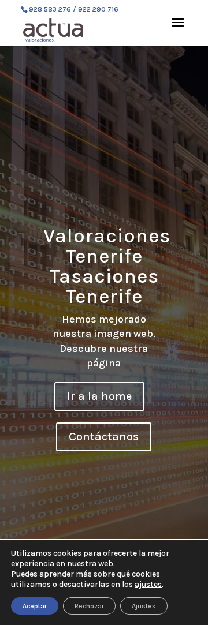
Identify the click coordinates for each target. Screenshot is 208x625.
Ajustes (144, 606)
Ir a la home (99, 396)
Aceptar (35, 606)
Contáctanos (104, 436)
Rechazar (89, 606)
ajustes (148, 584)
